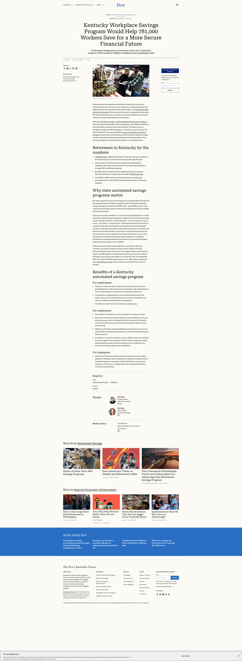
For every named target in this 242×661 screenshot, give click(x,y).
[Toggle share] (173, 63)
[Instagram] (160, 594)
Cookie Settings (185, 656)
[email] (73, 68)
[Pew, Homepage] (121, 5)
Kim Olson (121, 408)
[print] (76, 68)
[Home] (79, 567)
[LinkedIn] (163, 594)
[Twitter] (166, 594)
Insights (126, 572)
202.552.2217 (122, 428)
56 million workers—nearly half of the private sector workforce (124, 122)
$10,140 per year (137, 174)
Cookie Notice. (51, 659)
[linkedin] (67, 68)
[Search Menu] (177, 4)
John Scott (121, 397)
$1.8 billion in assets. (105, 262)
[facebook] (64, 68)
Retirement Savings (89, 443)
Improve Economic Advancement (95, 489)
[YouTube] (169, 594)
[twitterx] (70, 68)
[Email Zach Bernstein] (118, 431)
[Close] (239, 656)
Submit (170, 90)
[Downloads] (177, 63)
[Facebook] (157, 594)
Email (162, 82)
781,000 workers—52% (103, 157)
